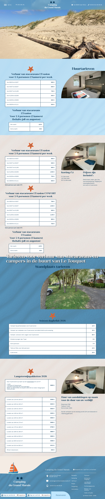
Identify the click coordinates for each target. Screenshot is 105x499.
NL (24, 4)
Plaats (73, 483)
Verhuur (74, 481)
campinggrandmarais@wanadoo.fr (59, 481)
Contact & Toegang (87, 479)
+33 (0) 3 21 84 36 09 (95, 5)
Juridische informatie (87, 483)
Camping (74, 478)
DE (21, 4)
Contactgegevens (89, 486)
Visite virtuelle (88, 493)
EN (19, 4)
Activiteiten (74, 489)
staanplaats (30, 381)
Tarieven (86, 475)
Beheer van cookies (87, 489)
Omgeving (74, 486)
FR (16, 4)
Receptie (74, 475)
